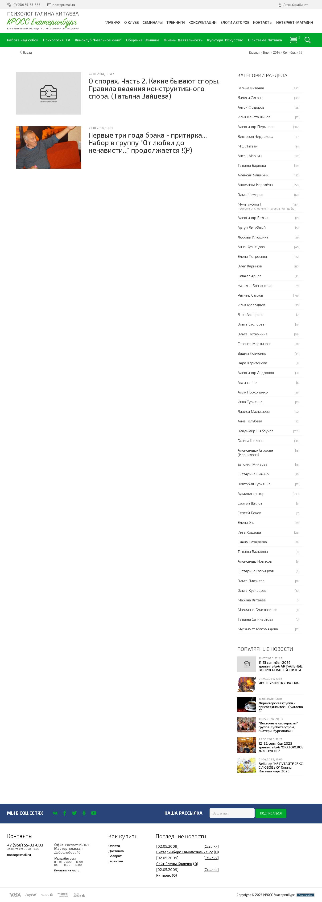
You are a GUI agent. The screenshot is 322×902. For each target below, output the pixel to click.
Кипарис (163, 875)
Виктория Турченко (254, 483)
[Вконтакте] (55, 813)
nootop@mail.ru (19, 854)
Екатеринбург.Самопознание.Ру (184, 852)
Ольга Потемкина (252, 334)
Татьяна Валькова (253, 551)
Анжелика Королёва (255, 184)
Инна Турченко (250, 401)
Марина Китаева (252, 600)
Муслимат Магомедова (258, 629)
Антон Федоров (251, 107)
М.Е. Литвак (247, 146)
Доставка (116, 851)
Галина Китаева (251, 88)
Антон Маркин (250, 155)
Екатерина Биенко (253, 474)
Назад (27, 52)
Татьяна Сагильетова (255, 619)
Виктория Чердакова (255, 136)
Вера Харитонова (252, 363)
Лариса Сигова (250, 97)
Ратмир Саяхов (250, 295)
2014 (276, 52)
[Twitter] (74, 813)
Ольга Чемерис (251, 194)
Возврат (115, 856)
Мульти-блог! (249, 204)
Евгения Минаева (252, 464)
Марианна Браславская (257, 609)
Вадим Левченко (252, 353)
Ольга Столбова (251, 324)
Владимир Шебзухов (255, 431)
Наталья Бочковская (255, 285)
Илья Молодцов (251, 304)
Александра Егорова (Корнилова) (255, 452)
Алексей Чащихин (253, 175)
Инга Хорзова (249, 532)
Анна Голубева (250, 421)
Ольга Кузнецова (252, 590)
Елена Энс (246, 522)
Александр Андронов (256, 372)
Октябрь (289, 52)
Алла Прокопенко (253, 392)
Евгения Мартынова (255, 343)
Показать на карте (66, 870)
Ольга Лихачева (251, 580)
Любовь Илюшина (253, 237)
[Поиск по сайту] (308, 40)
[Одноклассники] (84, 813)
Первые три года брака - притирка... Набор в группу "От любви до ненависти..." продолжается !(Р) (147, 142)
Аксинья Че (247, 382)
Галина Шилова (251, 440)
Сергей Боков (249, 512)
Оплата (114, 845)
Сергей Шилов (250, 503)
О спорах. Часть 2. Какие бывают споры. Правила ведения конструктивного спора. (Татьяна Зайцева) (154, 88)
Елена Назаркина (252, 542)
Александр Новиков (255, 561)
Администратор (251, 493)
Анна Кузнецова (251, 246)
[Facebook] (65, 813)
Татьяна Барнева (252, 165)
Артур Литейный (252, 227)
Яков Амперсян (250, 314)
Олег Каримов (250, 266)
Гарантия (115, 861)
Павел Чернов (249, 276)
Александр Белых (253, 217)
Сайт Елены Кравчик (174, 863)
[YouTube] (94, 813)
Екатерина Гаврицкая (256, 570)
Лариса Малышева (254, 411)
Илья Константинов (254, 117)
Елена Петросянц (252, 256)
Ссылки (211, 846)
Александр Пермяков (256, 126)
